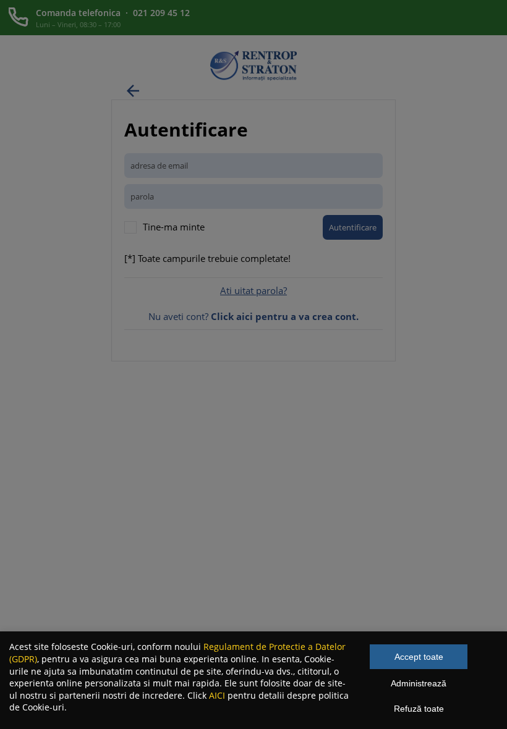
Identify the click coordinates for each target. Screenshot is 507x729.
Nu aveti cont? (253, 316)
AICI (217, 695)
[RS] (253, 77)
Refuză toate (419, 709)
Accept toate (418, 657)
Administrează (418, 683)
